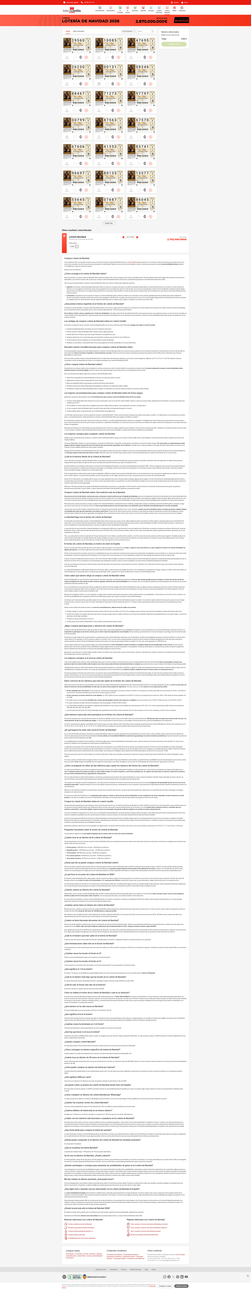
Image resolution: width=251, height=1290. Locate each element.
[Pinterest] (178, 1276)
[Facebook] (169, 1276)
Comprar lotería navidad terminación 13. (80, 1231)
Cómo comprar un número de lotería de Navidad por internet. (149, 1224)
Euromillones (70, 1254)
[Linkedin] (182, 1276)
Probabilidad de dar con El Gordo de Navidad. (82, 1238)
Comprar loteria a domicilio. (76, 1235)
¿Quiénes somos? (100, 1269)
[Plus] (86, 57)
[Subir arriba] (247, 1275)
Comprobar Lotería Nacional (135, 1258)
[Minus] (74, 57)
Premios (123, 1269)
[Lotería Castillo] (71, 10)
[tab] (68, 31)
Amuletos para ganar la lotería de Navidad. (81, 1227)
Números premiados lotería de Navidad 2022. (144, 1235)
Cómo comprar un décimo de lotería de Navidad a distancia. (149, 1227)
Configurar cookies (165, 1286)
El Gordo (86, 1254)
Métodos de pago (135, 1269)
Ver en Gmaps (180, 1254)
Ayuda (154, 1269)
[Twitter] (174, 1276)
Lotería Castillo (131, 262)
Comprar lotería (73, 1251)
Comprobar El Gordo (128, 1256)
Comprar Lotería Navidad (94, 1256)
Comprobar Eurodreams (130, 1254)
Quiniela (99, 1254)
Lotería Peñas (81, 1256)
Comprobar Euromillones (114, 1254)
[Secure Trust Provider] (75, 1276)
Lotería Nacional (71, 1256)
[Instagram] (165, 1276)
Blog (146, 1269)
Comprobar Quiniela (119, 1258)
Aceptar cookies (181, 1286)
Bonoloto (92, 1254)
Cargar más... (109, 223)
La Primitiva (78, 1254)
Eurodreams (70, 1258)
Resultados (113, 1269)
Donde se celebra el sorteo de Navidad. (80, 1224)
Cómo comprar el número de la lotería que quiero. (146, 1231)
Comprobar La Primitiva (114, 1256)
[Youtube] (187, 1276)
